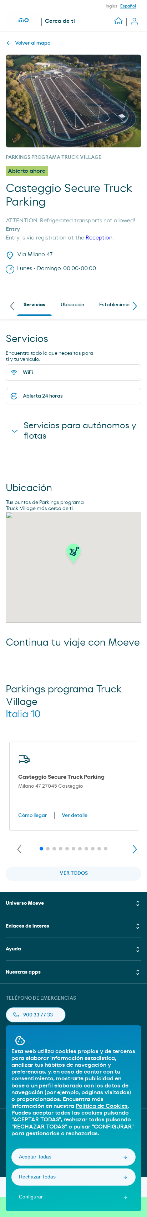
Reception (99, 238)
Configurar (31, 1197)
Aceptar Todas (35, 1157)
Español (128, 6)
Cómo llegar (32, 815)
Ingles (111, 6)
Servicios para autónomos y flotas (80, 430)
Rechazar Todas (37, 1177)
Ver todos (74, 873)
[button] (73, 555)
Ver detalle (74, 815)
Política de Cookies (102, 1106)
